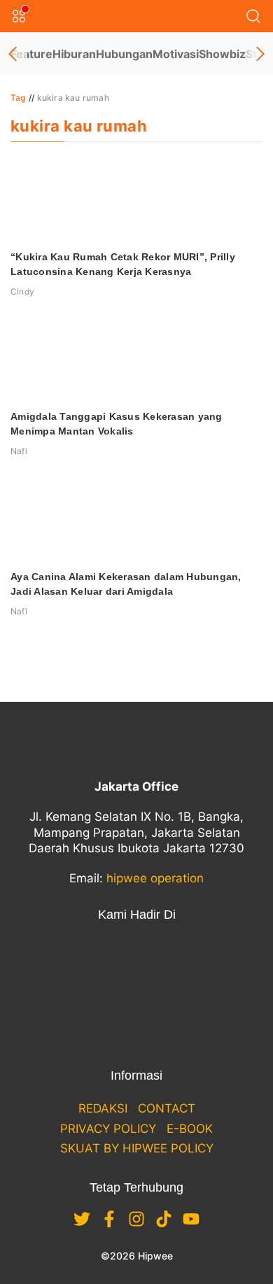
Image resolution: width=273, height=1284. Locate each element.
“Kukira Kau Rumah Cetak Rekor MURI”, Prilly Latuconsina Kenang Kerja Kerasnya (122, 264)
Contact (166, 1108)
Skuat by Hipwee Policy (137, 1148)
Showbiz (222, 54)
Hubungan (124, 54)
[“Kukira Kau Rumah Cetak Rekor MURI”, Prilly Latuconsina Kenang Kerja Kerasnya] (136, 199)
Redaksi (102, 1108)
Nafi (18, 451)
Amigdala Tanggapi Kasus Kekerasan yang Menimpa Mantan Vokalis (116, 424)
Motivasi (176, 54)
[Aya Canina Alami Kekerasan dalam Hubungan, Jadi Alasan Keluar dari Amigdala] (136, 519)
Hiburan (74, 54)
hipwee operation (155, 878)
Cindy (22, 291)
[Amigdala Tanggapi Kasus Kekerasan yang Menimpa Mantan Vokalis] (136, 359)
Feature (31, 54)
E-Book (190, 1129)
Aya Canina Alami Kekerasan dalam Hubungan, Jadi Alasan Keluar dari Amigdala (125, 584)
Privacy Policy (108, 1129)
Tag (18, 97)
